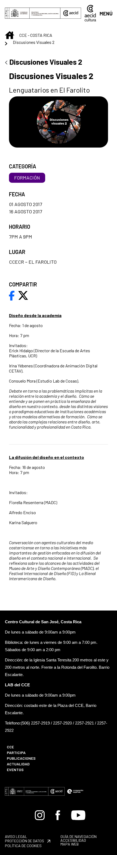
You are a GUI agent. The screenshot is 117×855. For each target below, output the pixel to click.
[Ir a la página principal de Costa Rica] (90, 12)
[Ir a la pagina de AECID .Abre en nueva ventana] (70, 13)
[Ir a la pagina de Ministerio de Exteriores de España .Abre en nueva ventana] (32, 13)
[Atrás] (6, 63)
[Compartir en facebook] (12, 295)
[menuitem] (29, 747)
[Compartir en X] (23, 295)
